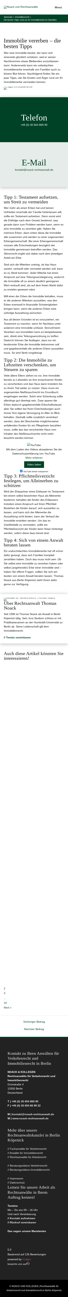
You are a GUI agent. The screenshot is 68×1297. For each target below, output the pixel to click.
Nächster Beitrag (34, 1029)
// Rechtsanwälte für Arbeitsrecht (27, 1157)
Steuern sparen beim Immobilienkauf (22, 731)
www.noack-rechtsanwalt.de (30, 1118)
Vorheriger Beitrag (34, 1022)
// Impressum (15, 1178)
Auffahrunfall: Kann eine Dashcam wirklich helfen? (28, 679)
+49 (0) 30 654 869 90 (34, 124)
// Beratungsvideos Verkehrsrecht (27, 1165)
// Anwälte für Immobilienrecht (25, 1153)
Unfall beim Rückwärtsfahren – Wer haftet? (33, 785)
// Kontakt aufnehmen (21, 1218)
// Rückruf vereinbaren (22, 1222)
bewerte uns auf (17, 1264)
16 (5, 1002)
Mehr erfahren (34, 457)
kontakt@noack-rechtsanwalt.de (34, 169)
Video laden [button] (34, 464)
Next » (8, 1007)
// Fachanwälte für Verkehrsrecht (27, 1148)
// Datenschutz (16, 1182)
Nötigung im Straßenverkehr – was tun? (32, 891)
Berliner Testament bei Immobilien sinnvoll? (25, 837)
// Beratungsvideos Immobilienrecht (29, 1169)
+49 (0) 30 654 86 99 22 (26, 1105)
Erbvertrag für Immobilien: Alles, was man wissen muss (30, 944)
